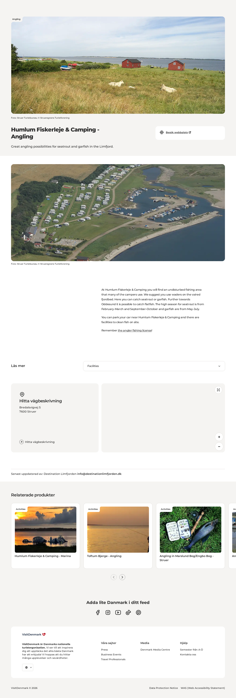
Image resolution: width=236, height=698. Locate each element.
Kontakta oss (188, 654)
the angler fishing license (135, 330)
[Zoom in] (219, 437)
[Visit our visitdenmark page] (118, 612)
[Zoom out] (219, 446)
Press (104, 649)
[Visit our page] (108, 612)
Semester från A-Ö (191, 649)
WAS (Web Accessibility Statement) (203, 688)
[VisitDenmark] (34, 634)
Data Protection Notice (163, 688)
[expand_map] (218, 390)
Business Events (111, 654)
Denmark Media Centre (155, 649)
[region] (163, 417)
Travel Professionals (113, 659)
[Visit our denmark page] (98, 612)
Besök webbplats (177, 132)
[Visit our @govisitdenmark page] (128, 612)
